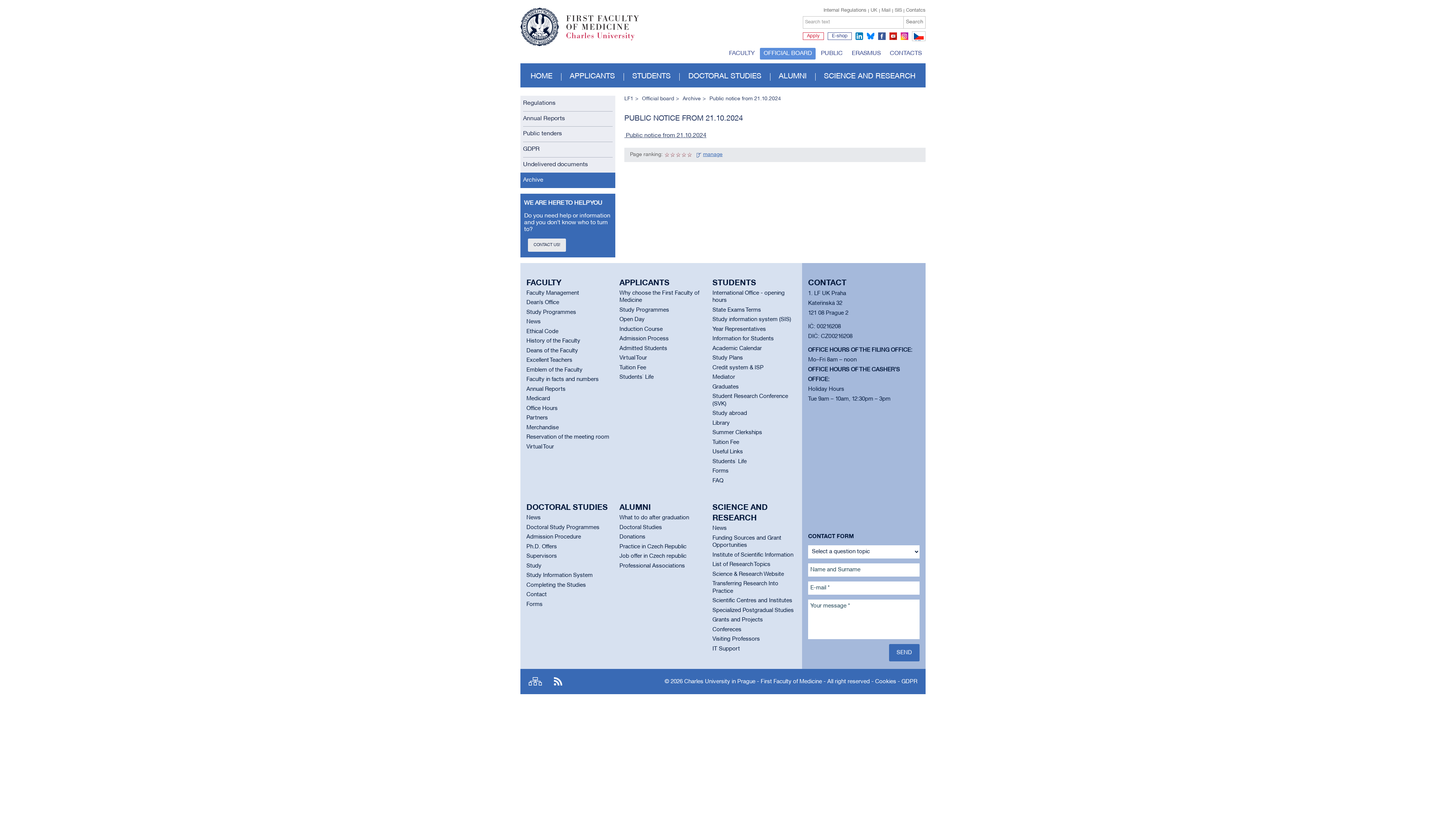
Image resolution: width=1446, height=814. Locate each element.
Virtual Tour (540, 447)
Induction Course (641, 329)
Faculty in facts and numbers (562, 379)
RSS (558, 681)
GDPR (531, 149)
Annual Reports (544, 118)
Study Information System (559, 575)
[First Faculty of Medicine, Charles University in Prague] (579, 23)
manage (713, 154)
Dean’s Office (542, 302)
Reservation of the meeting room (567, 437)
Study (533, 566)
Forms (720, 471)
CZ (917, 40)
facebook (882, 36)
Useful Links (727, 451)
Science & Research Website (748, 574)
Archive (533, 180)
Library (721, 423)
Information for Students (743, 338)
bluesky (870, 36)
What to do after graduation (654, 517)
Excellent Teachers (549, 360)
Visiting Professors (736, 639)
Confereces (726, 629)
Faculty (742, 53)
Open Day (632, 319)
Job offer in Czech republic (652, 556)
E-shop (840, 36)
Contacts (906, 53)
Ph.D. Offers (541, 546)
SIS (898, 10)
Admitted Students (643, 348)
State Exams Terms (736, 310)
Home (541, 76)
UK (874, 10)
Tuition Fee (632, 367)
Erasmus (866, 53)
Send (904, 652)
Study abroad (729, 413)
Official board (788, 53)
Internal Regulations (845, 10)
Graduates (725, 387)
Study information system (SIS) (751, 319)
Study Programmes (551, 312)
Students (651, 76)
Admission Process (644, 338)
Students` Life (636, 377)
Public (832, 53)
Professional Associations (652, 566)
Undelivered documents (555, 164)
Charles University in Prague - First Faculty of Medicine (753, 681)
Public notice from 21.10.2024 (665, 135)
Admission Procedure (553, 537)
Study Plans (727, 358)
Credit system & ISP (738, 367)
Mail (886, 10)
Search (914, 22)
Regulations (539, 103)
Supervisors (541, 556)
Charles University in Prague (606, 39)
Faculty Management (552, 293)
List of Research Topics (741, 564)
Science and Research (869, 76)
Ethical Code (542, 331)
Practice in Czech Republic (652, 546)
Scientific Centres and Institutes (752, 600)
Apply (813, 36)
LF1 (628, 98)
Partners (537, 418)
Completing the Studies (556, 585)
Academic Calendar (737, 348)
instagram (904, 36)
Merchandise (542, 427)
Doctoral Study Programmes (562, 527)
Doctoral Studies (640, 527)
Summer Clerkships (737, 432)
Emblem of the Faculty (554, 370)
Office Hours (542, 408)
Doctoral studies (724, 76)
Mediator (723, 377)
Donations (632, 537)
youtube (893, 36)
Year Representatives (739, 329)
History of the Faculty (553, 341)
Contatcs (916, 10)
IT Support (726, 649)
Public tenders (542, 133)
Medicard (538, 398)
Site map (535, 681)
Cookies (885, 681)
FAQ (717, 481)
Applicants (592, 76)
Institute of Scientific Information (752, 555)
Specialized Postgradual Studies (753, 610)
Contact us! (547, 245)
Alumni (793, 76)
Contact (536, 594)
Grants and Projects (737, 620)
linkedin (859, 36)
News (533, 321)
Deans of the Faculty (552, 350)
